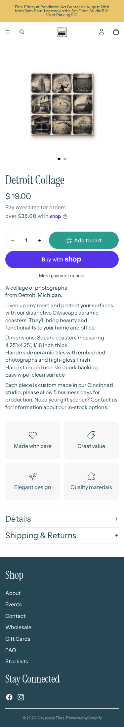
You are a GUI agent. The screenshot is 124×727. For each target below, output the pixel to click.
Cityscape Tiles (50, 717)
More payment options (62, 275)
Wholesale (18, 627)
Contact (15, 616)
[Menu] (7, 31)
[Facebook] (9, 697)
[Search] (22, 32)
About (13, 593)
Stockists (16, 661)
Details (18, 519)
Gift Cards (17, 638)
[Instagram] (21, 697)
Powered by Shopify (84, 717)
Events (13, 604)
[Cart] (116, 32)
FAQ (10, 650)
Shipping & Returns (40, 535)
